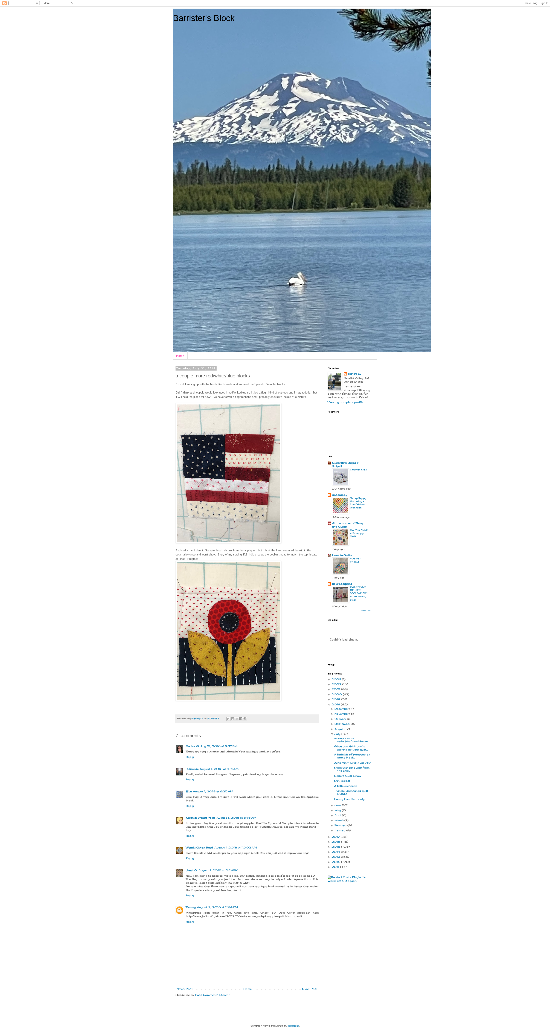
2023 (337, 679)
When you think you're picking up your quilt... (351, 748)
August (340, 729)
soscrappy (339, 494)
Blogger (293, 1025)
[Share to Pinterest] (245, 719)
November (342, 713)
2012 (336, 862)
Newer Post (185, 988)
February (341, 825)
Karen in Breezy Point (200, 817)
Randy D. (354, 373)
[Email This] (228, 719)
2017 (336, 836)
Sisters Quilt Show (347, 775)
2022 (337, 684)
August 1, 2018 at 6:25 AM (213, 791)
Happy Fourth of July (349, 799)
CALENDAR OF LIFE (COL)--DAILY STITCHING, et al (359, 593)
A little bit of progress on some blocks (352, 756)
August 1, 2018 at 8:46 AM (236, 817)
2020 (337, 694)
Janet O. (191, 870)
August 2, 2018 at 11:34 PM (217, 907)
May (338, 810)
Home (180, 355)
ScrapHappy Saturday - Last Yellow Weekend (358, 503)
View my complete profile (345, 402)
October (341, 718)
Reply (190, 756)
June (338, 805)
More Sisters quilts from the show (352, 769)
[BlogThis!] (233, 719)
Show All (366, 610)
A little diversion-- (347, 785)
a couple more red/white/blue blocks (351, 740)
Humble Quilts (342, 555)
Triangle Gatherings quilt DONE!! (351, 792)
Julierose (192, 769)
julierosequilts (342, 583)
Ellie (189, 791)
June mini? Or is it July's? (352, 762)
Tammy (191, 907)
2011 (336, 866)
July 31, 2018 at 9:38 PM (218, 746)
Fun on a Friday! (355, 560)
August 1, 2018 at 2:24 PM (218, 870)
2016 (336, 841)
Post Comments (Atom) (212, 994)
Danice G (192, 746)
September (343, 723)
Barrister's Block (204, 18)
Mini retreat (342, 780)
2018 (336, 704)
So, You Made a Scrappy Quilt (359, 533)
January (340, 830)
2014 (336, 851)
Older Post (310, 988)
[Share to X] (237, 719)
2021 (336, 689)
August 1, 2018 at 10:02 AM (235, 847)
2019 (336, 699)
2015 (336, 846)
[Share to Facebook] (241, 719)
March (339, 820)
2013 (336, 856)
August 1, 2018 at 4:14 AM (219, 769)
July (338, 733)
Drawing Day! (358, 469)
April (338, 815)
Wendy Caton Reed (199, 847)
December (342, 708)
